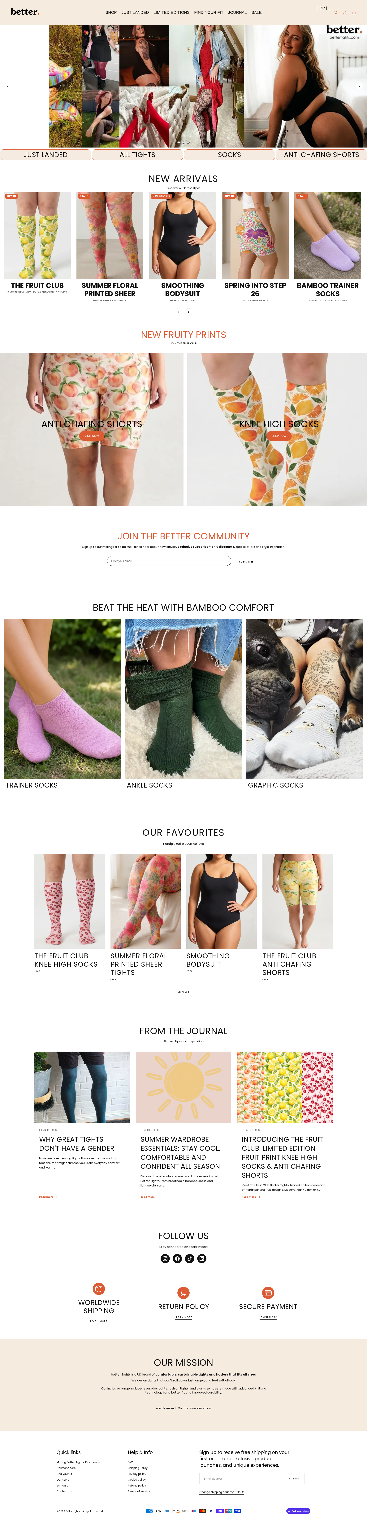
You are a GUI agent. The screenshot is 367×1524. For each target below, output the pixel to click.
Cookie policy (137, 1480)
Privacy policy (137, 1474)
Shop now (91, 436)
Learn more (99, 1321)
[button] (323, 9)
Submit (294, 1478)
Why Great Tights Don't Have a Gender (76, 1143)
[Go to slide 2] (183, 142)
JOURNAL (237, 12)
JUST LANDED (135, 12)
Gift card (62, 1485)
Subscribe (246, 561)
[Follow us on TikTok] (189, 1258)
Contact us (64, 1491)
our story (204, 1408)
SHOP (111, 12)
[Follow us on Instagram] (165, 1258)
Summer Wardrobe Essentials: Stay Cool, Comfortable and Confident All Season (180, 1152)
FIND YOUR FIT (208, 12)
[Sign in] (345, 12)
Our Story (63, 1480)
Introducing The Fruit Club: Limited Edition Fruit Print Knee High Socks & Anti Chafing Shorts (282, 1157)
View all (183, 992)
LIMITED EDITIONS (171, 12)
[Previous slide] (7, 86)
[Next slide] (359, 86)
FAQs (131, 1462)
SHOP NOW (183, 93)
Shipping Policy (138, 1468)
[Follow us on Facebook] (177, 1258)
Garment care (66, 1468)
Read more (46, 1197)
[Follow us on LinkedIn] (201, 1258)
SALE (256, 12)
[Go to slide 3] (188, 142)
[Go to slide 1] (178, 142)
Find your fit (64, 1474)
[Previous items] (178, 312)
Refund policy (137, 1485)
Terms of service (139, 1491)
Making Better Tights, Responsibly (79, 1462)
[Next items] (188, 312)
